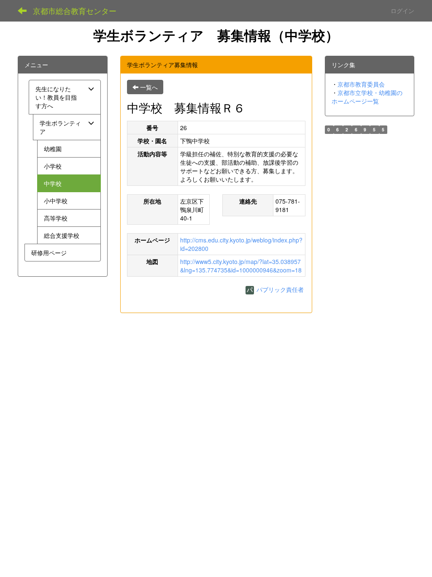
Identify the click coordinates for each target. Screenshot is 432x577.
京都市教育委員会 (361, 84)
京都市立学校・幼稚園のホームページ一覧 (367, 96)
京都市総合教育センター (74, 10)
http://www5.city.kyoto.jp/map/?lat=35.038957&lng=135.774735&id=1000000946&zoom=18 (241, 265)
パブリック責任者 (279, 289)
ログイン (402, 10)
